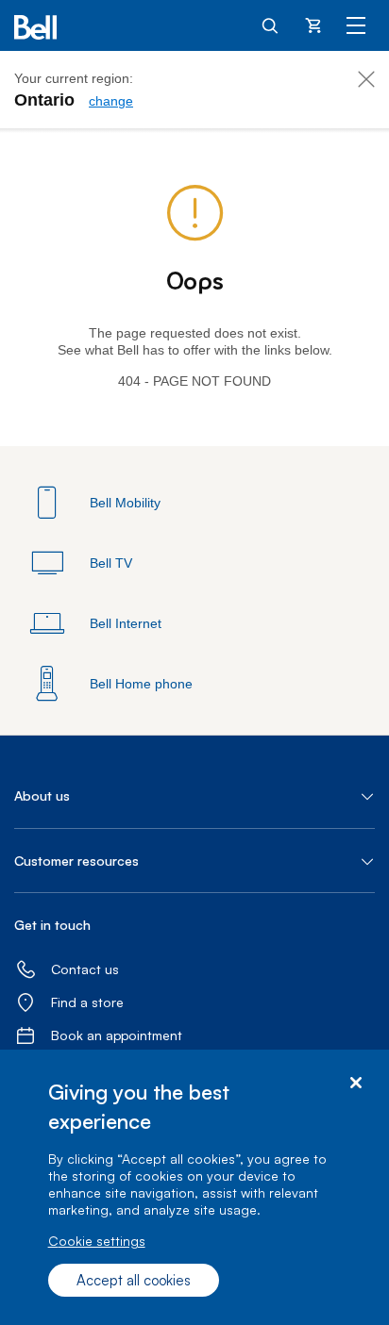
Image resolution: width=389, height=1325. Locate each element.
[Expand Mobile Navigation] (356, 24)
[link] (111, 100)
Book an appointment (116, 1035)
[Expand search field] (271, 24)
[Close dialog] (355, 1083)
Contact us (85, 969)
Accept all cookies (133, 1280)
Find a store (87, 1002)
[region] (194, 1187)
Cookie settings (96, 1241)
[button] (194, 796)
